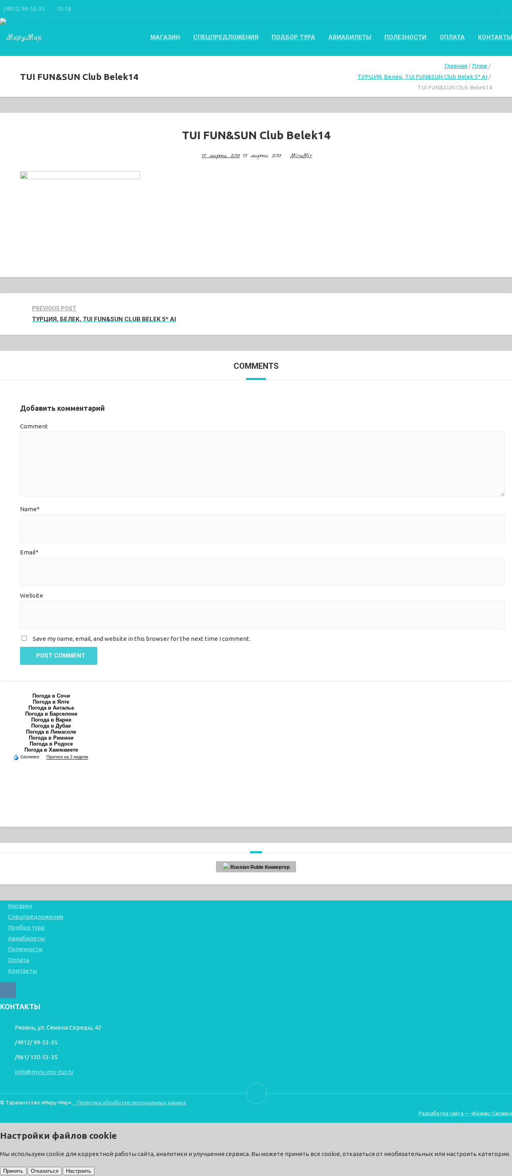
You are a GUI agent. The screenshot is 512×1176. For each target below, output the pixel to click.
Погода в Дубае (51, 726)
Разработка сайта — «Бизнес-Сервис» (465, 1113)
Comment (34, 426)
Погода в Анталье (51, 708)
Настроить (78, 1171)
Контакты (495, 37)
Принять (13, 1171)
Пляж (479, 65)
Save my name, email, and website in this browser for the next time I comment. (141, 638)
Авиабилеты (349, 37)
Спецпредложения (225, 37)
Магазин (165, 37)
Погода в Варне (51, 720)
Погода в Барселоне (51, 714)
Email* (29, 552)
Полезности (405, 37)
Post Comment (60, 655)
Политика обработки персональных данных (129, 1102)
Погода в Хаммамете (51, 750)
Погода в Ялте (51, 702)
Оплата (452, 37)
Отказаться (44, 1171)
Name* (30, 509)
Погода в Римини (51, 738)
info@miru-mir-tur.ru (44, 1071)
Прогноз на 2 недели (67, 756)
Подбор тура (293, 37)
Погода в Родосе (51, 744)
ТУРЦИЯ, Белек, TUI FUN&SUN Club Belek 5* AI (422, 76)
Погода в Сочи (51, 696)
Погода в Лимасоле (51, 732)
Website (31, 595)
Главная (455, 65)
